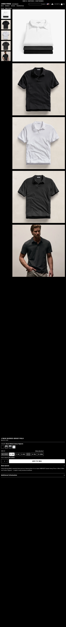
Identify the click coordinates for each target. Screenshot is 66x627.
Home (2, 8)
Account (56, 4)
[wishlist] (52, 4)
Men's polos (8, 8)
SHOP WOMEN (39, 1)
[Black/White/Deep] (10, 447)
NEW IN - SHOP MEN (28, 1)
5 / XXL (40, 454)
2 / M (23, 454)
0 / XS (12, 454)
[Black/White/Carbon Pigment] (6, 447)
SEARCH (44, 4)
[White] (13, 447)
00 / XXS (4, 454)
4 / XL (34, 454)
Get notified (12, 457)
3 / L (28, 454)
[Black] (2, 447)
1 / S (17, 454)
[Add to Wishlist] (61, 11)
